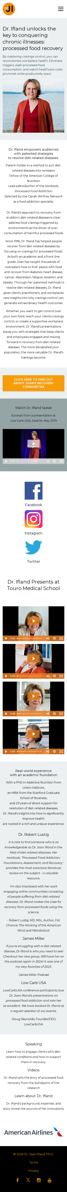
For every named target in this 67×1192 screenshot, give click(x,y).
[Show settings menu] (54, 461)
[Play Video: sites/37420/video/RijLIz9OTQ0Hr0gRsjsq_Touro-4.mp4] (34, 734)
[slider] (30, 461)
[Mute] (47, 461)
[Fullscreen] (61, 461)
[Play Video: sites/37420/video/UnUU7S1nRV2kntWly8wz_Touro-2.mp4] (34, 658)
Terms (33, 1162)
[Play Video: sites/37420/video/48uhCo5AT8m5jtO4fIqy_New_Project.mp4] (34, 443)
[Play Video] (6, 461)
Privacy (33, 1170)
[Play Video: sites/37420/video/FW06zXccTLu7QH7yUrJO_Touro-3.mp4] (34, 696)
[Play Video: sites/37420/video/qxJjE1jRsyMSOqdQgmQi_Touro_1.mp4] (34, 621)
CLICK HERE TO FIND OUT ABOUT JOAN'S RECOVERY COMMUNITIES (33, 383)
